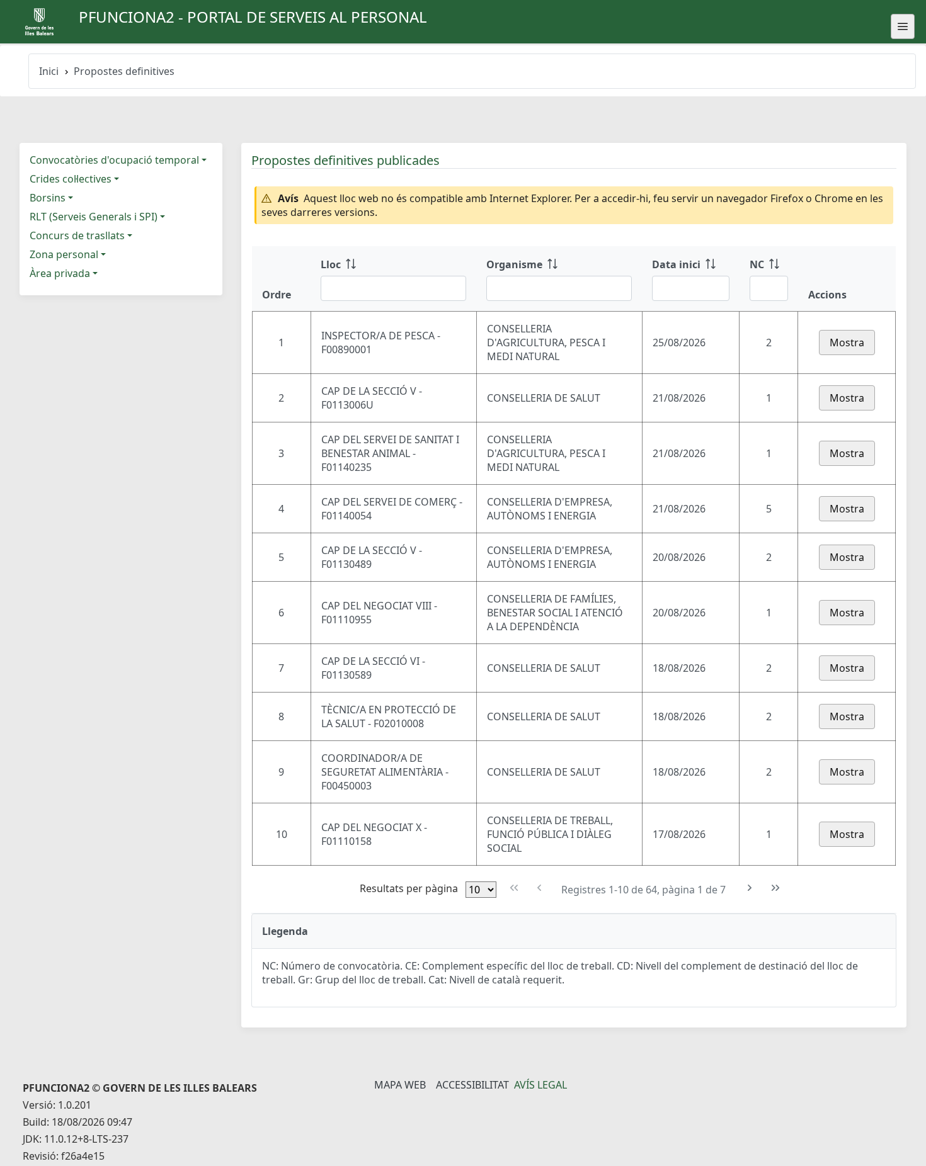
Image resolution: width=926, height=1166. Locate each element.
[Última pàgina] (775, 888)
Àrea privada (60, 273)
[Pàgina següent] (750, 888)
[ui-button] (903, 26)
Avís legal (540, 1085)
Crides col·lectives (70, 179)
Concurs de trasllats (77, 235)
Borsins (48, 198)
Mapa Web (400, 1085)
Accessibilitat (472, 1085)
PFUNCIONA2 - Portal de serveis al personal (253, 16)
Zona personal (64, 254)
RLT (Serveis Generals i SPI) (93, 217)
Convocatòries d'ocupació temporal (114, 160)
